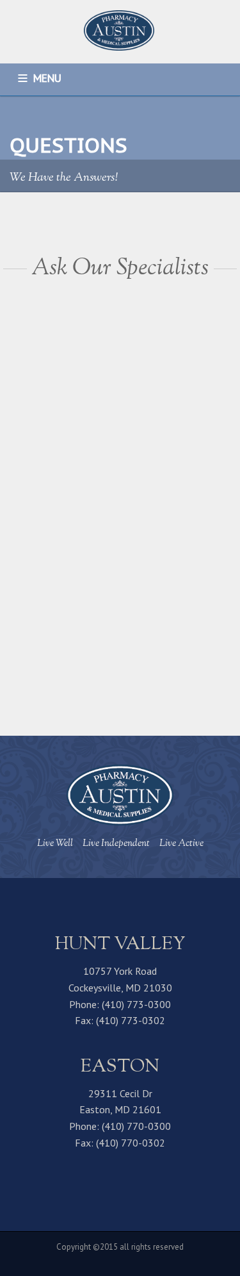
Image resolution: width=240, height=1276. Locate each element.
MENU (47, 78)
